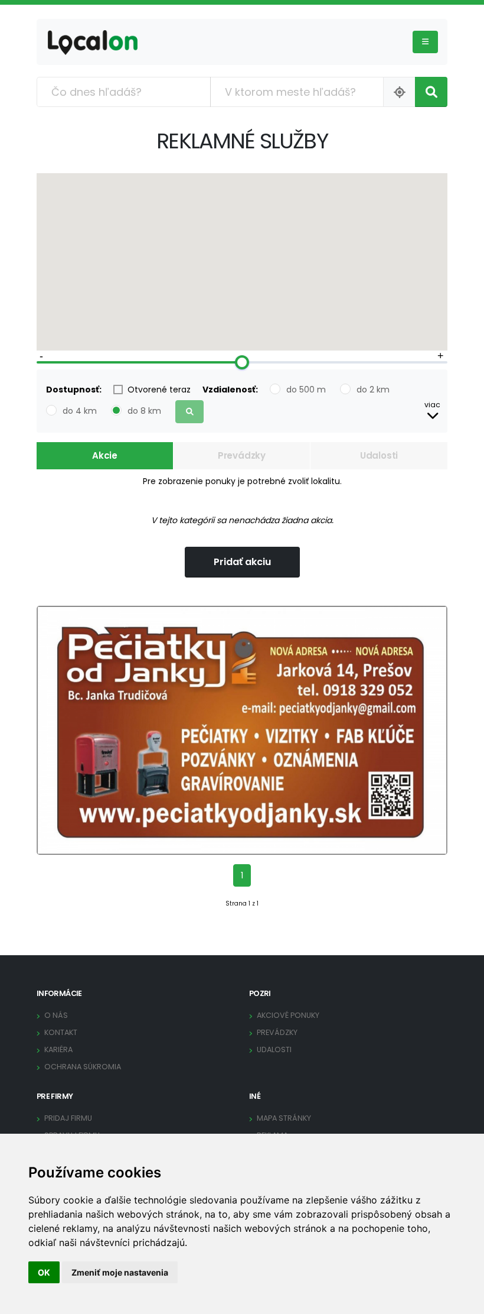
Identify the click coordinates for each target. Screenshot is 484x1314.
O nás (56, 1015)
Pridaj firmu (68, 1118)
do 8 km (144, 411)
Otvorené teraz (159, 389)
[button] (432, 412)
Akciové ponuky (288, 1015)
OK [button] (44, 1272)
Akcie (104, 455)
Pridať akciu (242, 562)
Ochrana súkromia (82, 1067)
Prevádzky (242, 455)
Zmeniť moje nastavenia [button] (119, 1272)
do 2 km (373, 389)
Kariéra (58, 1049)
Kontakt (60, 1032)
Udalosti (379, 455)
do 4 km (80, 411)
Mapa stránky (284, 1118)
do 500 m (306, 389)
